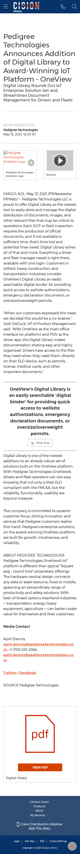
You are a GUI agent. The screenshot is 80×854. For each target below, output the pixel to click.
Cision (45, 847)
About (39, 810)
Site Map (30, 841)
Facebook (27, 673)
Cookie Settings (58, 841)
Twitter (10, 673)
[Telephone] (63, 6)
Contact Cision (39, 802)
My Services (38, 815)
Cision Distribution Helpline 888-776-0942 (40, 826)
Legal (17, 841)
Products (40, 806)
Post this (42, 443)
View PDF (40, 767)
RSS (42, 841)
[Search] (74, 6)
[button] (20, 157)
